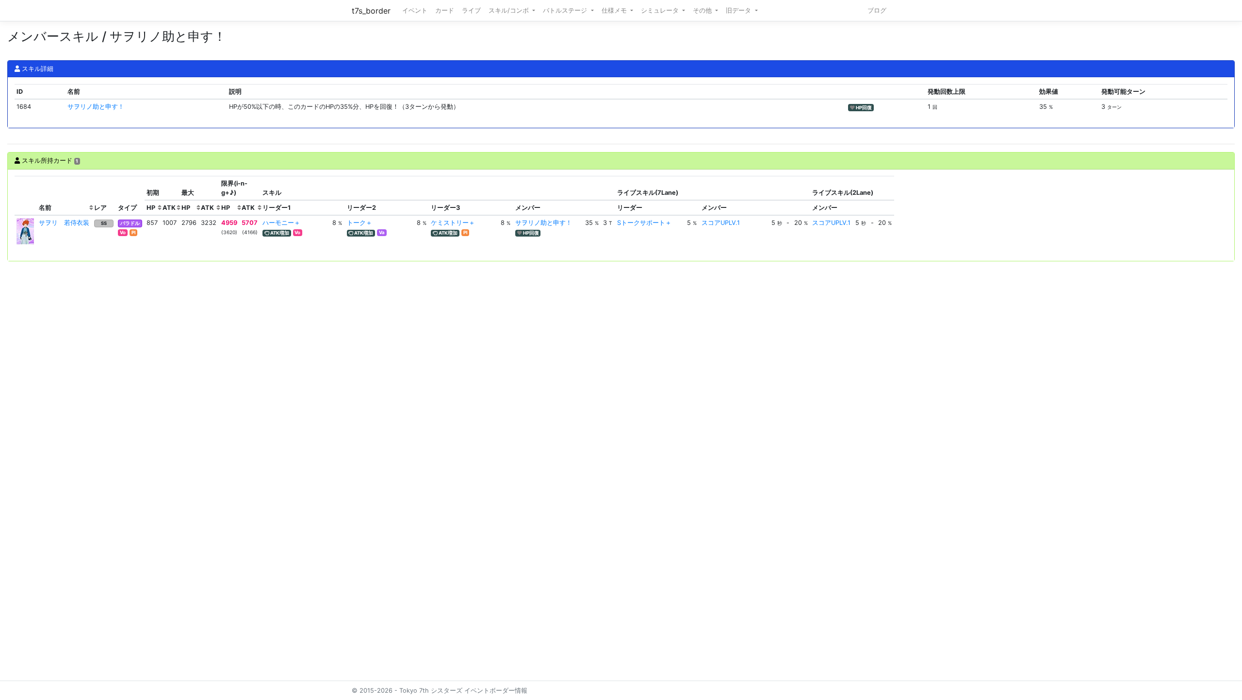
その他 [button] (703, 10)
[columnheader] (26, 195)
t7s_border (371, 11)
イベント (414, 10)
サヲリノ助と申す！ (95, 106)
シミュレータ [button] (661, 10)
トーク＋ (359, 222)
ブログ (876, 10)
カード (444, 10)
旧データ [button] (739, 10)
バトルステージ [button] (566, 10)
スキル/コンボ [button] (510, 10)
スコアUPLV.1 (721, 222)
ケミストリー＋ (453, 222)
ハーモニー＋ (281, 222)
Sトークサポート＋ (644, 222)
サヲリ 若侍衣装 (64, 222)
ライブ (471, 10)
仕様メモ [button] (615, 10)
